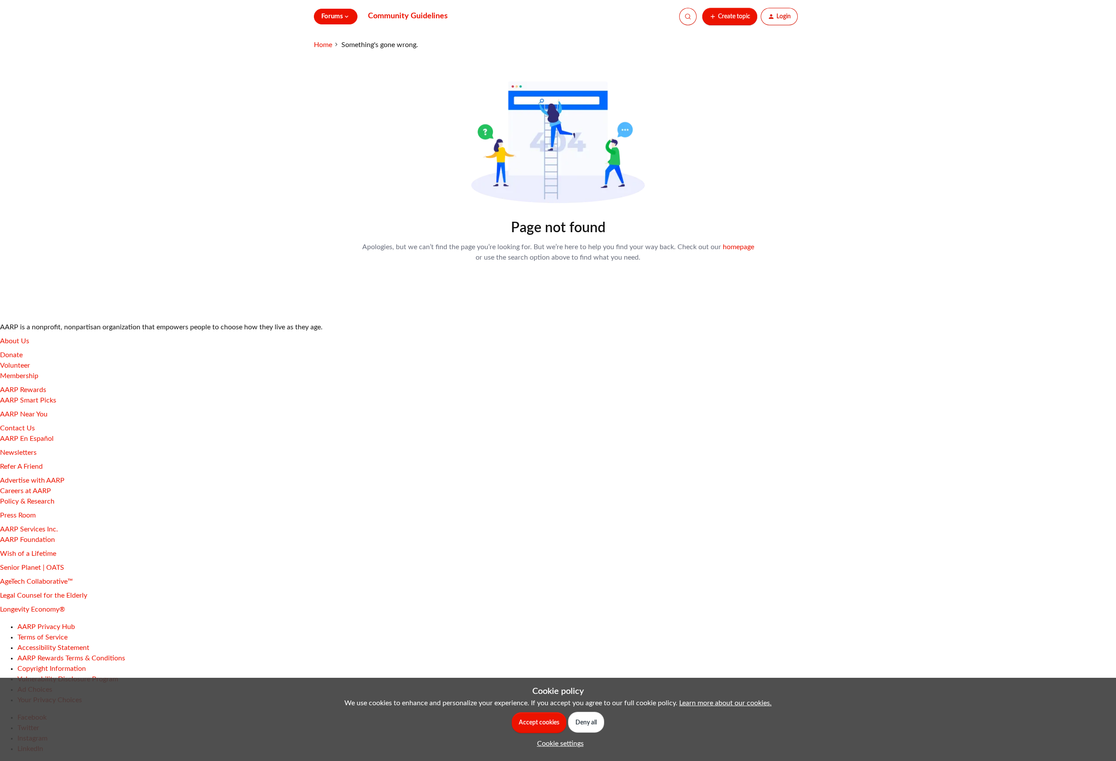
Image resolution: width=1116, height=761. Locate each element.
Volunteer (15, 365)
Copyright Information (51, 668)
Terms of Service (42, 637)
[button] (729, 16)
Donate (11, 355)
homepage (738, 247)
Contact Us (17, 428)
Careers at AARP (25, 490)
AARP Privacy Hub (46, 626)
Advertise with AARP (32, 480)
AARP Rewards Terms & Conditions (71, 658)
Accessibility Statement (53, 647)
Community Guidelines (408, 16)
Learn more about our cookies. (725, 703)
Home (323, 44)
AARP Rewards (23, 389)
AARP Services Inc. (29, 529)
